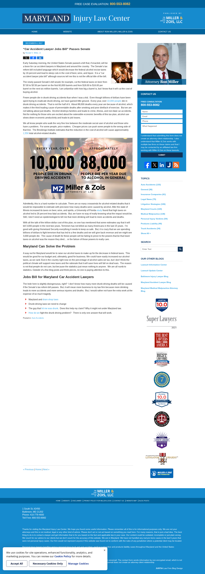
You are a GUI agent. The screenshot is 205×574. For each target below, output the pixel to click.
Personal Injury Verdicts (154, 219)
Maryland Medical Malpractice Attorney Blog (159, 289)
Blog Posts (144, 501)
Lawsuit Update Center (152, 270)
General (146, 189)
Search (180, 249)
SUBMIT (161, 155)
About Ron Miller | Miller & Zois (114, 32)
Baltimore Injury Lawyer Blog (154, 276)
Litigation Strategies (153, 204)
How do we (34, 313)
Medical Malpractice (153, 214)
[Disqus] (78, 354)
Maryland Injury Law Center (76, 18)
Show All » (146, 233)
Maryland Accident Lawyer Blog (156, 282)
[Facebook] (147, 165)
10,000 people (114, 101)
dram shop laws (50, 299)
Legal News (148, 199)
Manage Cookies (78, 563)
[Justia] (169, 165)
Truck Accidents (150, 228)
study (99, 210)
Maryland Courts (151, 209)
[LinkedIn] (162, 165)
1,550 (26, 133)
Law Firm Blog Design (169, 568)
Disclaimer (76, 501)
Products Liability (151, 223)
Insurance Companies (153, 194)
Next (46, 469)
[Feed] (176, 165)
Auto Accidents (38, 318)
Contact (164, 32)
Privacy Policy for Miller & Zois (97, 501)
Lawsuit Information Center (154, 265)
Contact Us (119, 501)
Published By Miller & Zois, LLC (171, 18)
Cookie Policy (62, 556)
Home (35, 32)
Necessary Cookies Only (48, 563)
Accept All (17, 563)
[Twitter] (154, 165)
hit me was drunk (49, 308)
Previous (28, 469)
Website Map (131, 501)
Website (67, 32)
